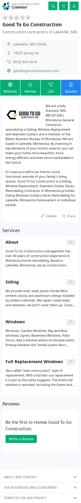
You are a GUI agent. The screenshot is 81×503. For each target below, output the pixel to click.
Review (30, 91)
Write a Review (21, 438)
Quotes (71, 91)
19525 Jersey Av (26, 53)
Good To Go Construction (32, 24)
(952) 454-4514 (25, 61)
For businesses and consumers (30, 487)
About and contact (20, 477)
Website (10, 91)
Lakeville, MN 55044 (29, 44)
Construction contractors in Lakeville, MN (39, 32)
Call (51, 91)
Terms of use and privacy (25, 498)
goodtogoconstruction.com (36, 70)
